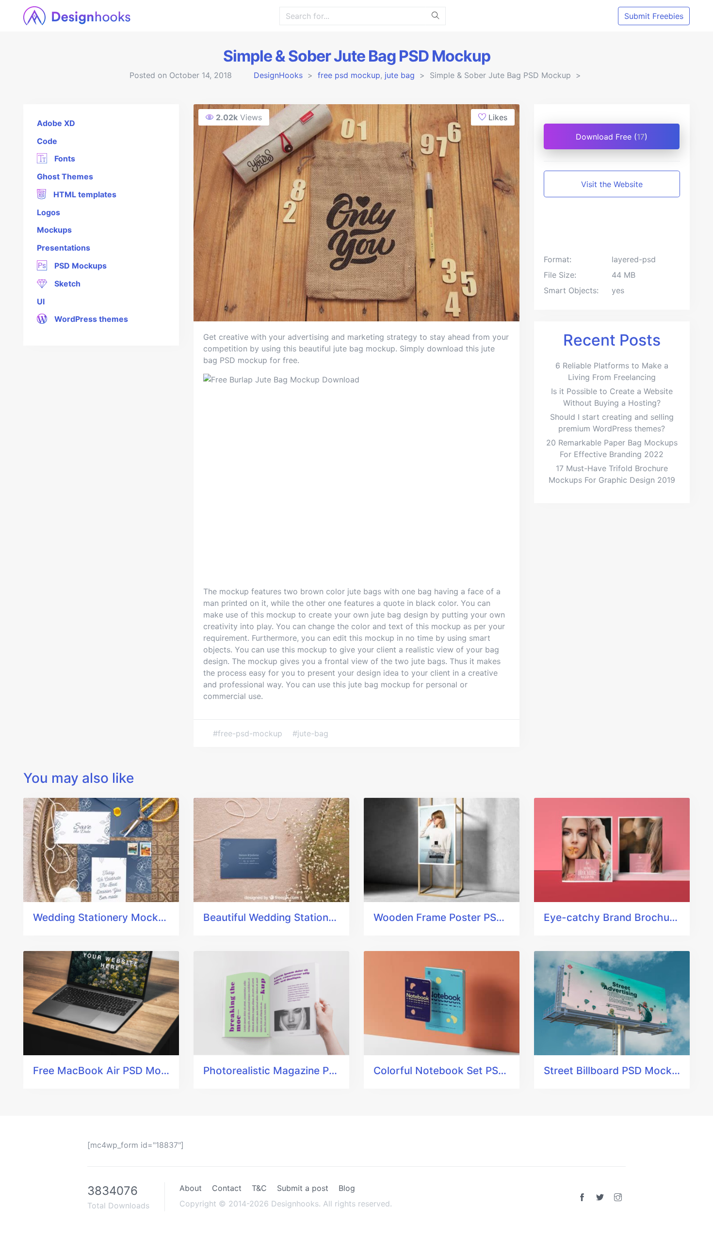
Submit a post (302, 1188)
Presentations (63, 248)
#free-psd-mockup (249, 733)
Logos (48, 212)
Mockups (54, 230)
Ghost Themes (65, 176)
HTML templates (83, 194)
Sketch (66, 283)
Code (47, 141)
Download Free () (612, 137)
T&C (259, 1188)
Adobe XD (56, 123)
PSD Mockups (79, 265)
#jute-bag (310, 733)
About (190, 1188)
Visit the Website (612, 184)
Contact (227, 1188)
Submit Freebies (653, 16)
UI (41, 301)
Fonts (63, 158)
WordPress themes (90, 319)
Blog (347, 1188)
